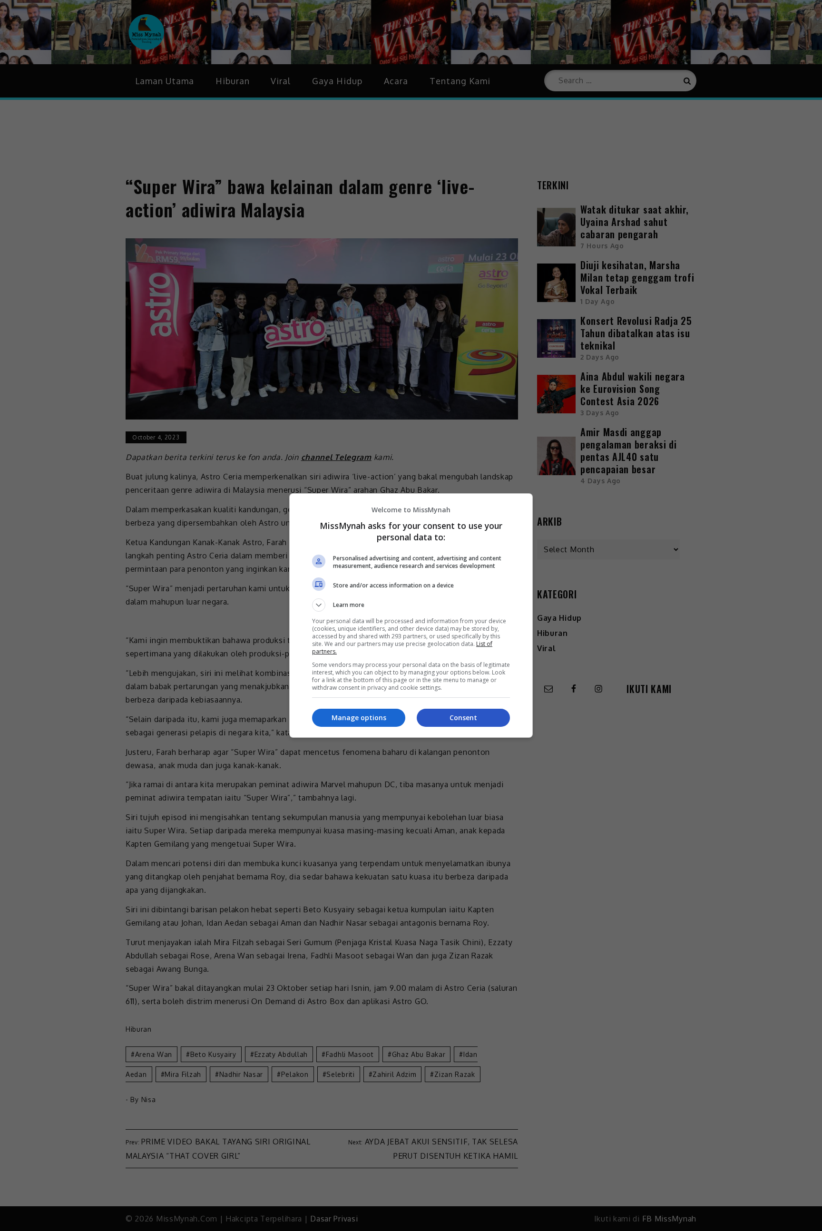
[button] (411, 605)
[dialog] (411, 615)
